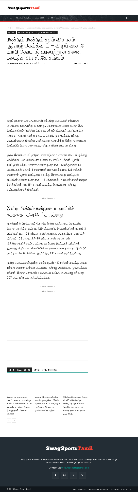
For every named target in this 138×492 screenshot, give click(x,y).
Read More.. (86, 462)
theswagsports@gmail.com (75, 467)
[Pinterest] (25, 353)
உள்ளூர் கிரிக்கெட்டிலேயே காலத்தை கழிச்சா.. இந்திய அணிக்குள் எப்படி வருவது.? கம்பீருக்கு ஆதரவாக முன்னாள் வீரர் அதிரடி (47, 404)
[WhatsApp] (33, 353)
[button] (127, 18)
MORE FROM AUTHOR (45, 370)
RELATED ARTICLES (19, 370)
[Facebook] (10, 353)
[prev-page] (9, 420)
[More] (41, 353)
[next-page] (14, 420)
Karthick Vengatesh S (20, 63)
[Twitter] (17, 353)
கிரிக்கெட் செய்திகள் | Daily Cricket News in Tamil (37, 32)
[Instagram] (64, 475)
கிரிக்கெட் (20, 27)
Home (10, 27)
